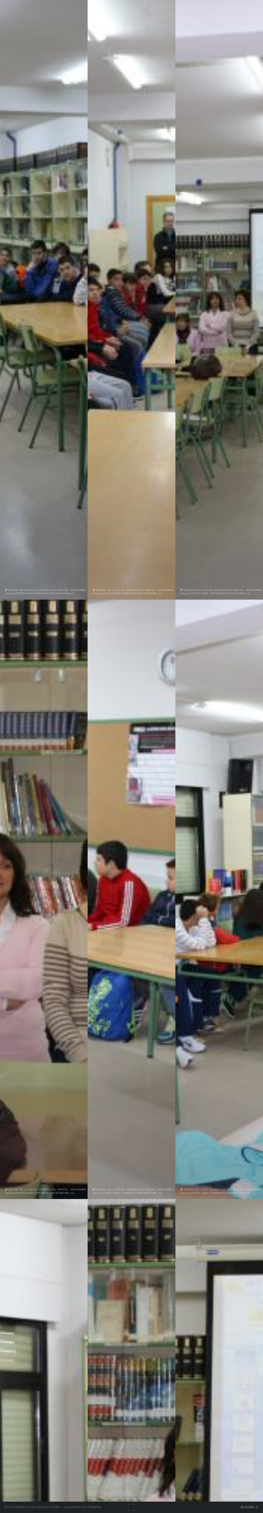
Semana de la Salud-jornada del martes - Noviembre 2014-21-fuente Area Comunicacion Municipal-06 (221, 1191)
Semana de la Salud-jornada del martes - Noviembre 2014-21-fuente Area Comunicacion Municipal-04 (45, 1191)
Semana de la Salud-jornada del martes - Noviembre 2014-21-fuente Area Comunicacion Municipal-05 (133, 1191)
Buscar (247, 1507)
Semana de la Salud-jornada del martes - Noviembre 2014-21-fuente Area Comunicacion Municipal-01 (45, 592)
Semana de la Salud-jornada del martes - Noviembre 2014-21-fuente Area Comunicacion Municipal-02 (133, 592)
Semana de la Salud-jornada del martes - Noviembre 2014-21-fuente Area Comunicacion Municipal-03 (221, 592)
